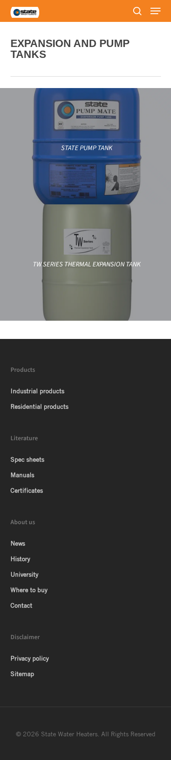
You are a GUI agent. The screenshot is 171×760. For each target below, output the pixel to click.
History (20, 558)
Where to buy (28, 589)
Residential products (39, 406)
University (24, 574)
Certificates (26, 490)
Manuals (22, 475)
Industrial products (37, 391)
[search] (137, 10)
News (17, 543)
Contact (21, 605)
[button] (155, 11)
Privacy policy (29, 658)
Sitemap (22, 673)
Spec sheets (27, 459)
